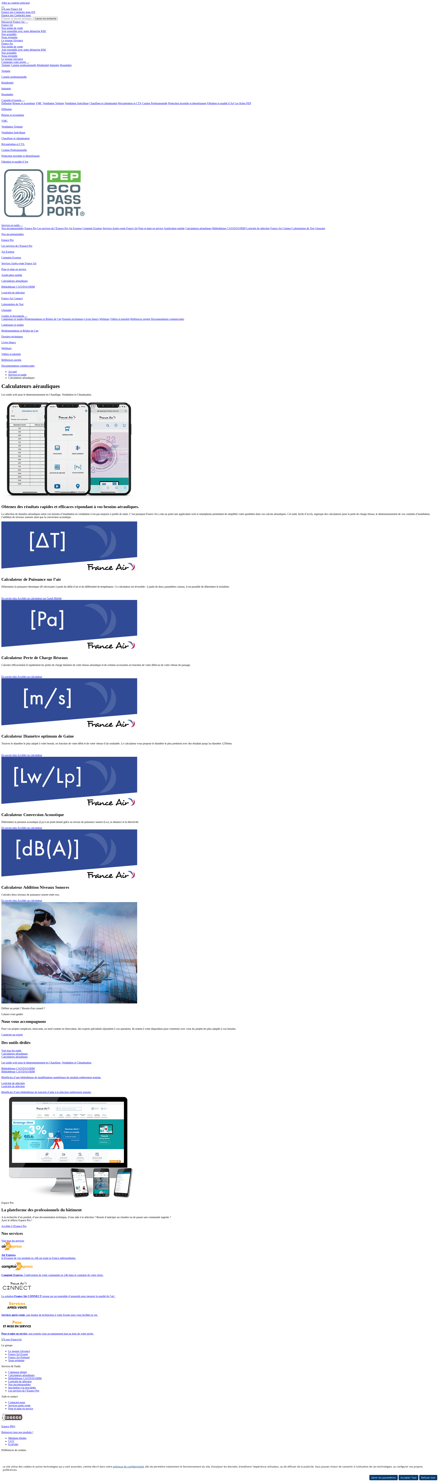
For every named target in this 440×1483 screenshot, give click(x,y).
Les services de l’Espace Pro (52, 228)
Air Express (75, 228)
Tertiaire (5, 65)
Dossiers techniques (73, 319)
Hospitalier (66, 65)
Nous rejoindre (9, 37)
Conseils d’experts (11, 100)
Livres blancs (91, 319)
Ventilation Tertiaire (53, 103)
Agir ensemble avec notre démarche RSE (23, 31)
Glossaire (320, 228)
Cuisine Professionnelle (154, 103)
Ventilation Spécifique (77, 103)
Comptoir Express (92, 228)
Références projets (140, 319)
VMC (39, 103)
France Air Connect (281, 228)
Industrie (54, 65)
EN (33, 12)
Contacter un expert (12, 1034)
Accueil (12, 371)
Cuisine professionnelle (23, 65)
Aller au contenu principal (15, 2)
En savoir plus (9, 598)
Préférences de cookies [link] (13, 1450)
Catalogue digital (17, 1372)
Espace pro (7, 12)
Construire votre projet (13, 62)
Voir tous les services (12, 1240)
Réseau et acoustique (23, 103)
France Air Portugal (19, 1357)
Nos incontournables (12, 228)
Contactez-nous (16, 1402)
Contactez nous (22, 12)
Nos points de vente (12, 28)
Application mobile (174, 228)
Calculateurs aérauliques (198, 228)
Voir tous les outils (11, 1050)
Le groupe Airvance (12, 40)
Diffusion (6, 103)
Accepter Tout (408, 1477)
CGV (11, 1441)
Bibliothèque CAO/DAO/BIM (229, 228)
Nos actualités (8, 34)
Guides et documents (13, 315)
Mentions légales (17, 1438)
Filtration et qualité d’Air (220, 103)
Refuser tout (428, 1477)
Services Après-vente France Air (120, 228)
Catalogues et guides (12, 319)
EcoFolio (13, 1444)
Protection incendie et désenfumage (187, 103)
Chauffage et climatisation (103, 103)
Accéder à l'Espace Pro (13, 1226)
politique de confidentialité (128, 1466)
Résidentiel (43, 65)
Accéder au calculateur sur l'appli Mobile (39, 598)
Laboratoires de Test (303, 228)
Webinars (104, 319)
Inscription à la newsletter (22, 1387)
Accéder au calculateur (29, 676)
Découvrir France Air (13, 21)
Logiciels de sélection (258, 228)
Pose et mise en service (150, 228)
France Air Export (18, 1354)
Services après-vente (19, 1405)
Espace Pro (30, 228)
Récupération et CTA (129, 103)
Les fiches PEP (243, 103)
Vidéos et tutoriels (120, 319)
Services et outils (10, 225)
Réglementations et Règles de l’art (42, 319)
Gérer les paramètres (383, 1477)
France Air (7, 25)
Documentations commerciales (167, 319)
